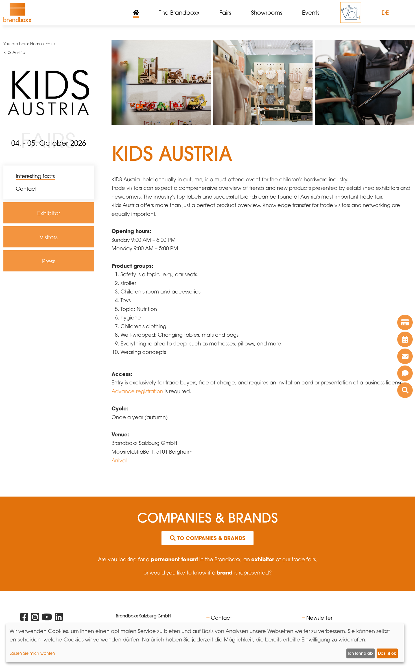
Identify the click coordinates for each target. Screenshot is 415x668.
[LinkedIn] (59, 618)
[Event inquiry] (405, 373)
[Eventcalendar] (405, 339)
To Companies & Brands (210, 538)
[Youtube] (47, 618)
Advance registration (138, 391)
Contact (26, 189)
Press (18, 276)
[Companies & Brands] (405, 390)
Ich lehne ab (360, 653)
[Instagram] (35, 618)
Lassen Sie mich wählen (32, 653)
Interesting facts (35, 176)
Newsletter (319, 618)
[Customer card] (405, 322)
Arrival (119, 460)
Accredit (23, 284)
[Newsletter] (405, 356)
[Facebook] (24, 618)
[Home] (17, 12)
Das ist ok (387, 653)
